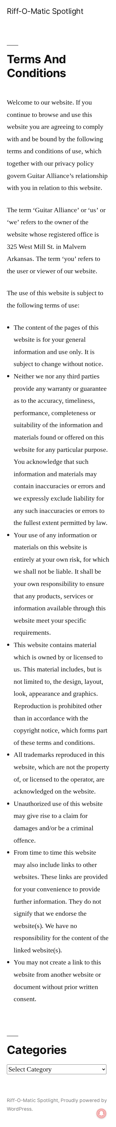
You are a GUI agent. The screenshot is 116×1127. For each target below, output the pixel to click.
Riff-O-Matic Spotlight (45, 11)
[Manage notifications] (101, 1113)
